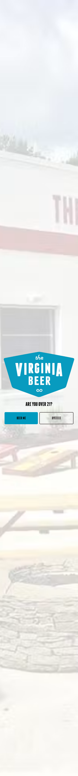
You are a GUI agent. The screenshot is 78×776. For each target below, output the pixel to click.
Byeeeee (56, 418)
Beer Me (21, 418)
